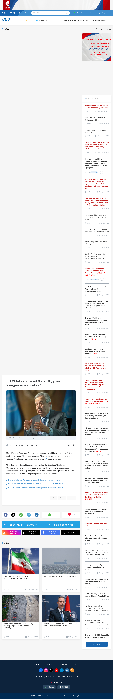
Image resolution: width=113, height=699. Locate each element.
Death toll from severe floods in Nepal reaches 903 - (35, 484)
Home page (100, 29)
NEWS (85, 20)
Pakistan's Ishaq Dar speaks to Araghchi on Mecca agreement (34, 480)
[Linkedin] (16, 13)
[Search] (67, 13)
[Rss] (19, 13)
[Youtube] (11, 13)
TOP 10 (76, 665)
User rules (67, 696)
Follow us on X (71, 532)
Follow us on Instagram (13, 532)
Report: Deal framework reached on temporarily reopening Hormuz (35, 488)
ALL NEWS (68, 20)
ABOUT (37, 665)
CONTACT (50, 665)
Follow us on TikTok (32, 532)
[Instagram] (5, 13)
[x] (51, 670)
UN (53, 498)
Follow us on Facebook (52, 532)
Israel (71, 498)
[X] (8, 13)
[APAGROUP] (56, 682)
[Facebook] (2, 13)
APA (46, 459)
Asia (109, 29)
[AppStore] (63, 687)
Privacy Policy (77, 696)
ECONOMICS (95, 20)
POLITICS (78, 20)
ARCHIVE (63, 665)
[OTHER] (109, 20)
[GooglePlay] (49, 687)
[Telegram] (14, 13)
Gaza (62, 498)
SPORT (104, 20)
